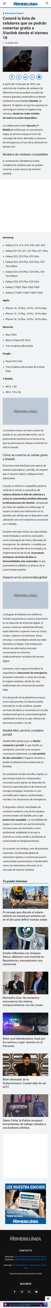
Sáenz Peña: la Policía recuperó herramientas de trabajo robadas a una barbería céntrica (24, 1124)
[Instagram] (22, 1292)
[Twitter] (29, 1292)
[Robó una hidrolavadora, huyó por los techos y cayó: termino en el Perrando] (25, 1024)
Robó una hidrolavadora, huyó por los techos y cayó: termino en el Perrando (24, 1042)
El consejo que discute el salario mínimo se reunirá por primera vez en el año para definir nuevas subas (25, 916)
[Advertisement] (25, 205)
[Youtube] (36, 1292)
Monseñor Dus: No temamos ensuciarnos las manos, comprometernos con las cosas (23, 1001)
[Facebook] (14, 1292)
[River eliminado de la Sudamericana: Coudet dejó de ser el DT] (25, 1064)
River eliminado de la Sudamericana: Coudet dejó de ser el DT (24, 1083)
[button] (6, 3)
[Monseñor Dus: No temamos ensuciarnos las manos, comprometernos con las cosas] (25, 983)
